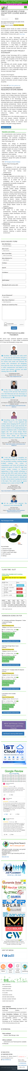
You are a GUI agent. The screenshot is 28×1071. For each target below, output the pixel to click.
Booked (19, 588)
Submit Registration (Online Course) (11, 641)
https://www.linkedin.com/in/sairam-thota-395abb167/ (15, 444)
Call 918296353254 (22, 1065)
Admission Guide (6, 988)
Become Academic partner (9, 999)
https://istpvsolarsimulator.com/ (11, 1023)
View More (25, 516)
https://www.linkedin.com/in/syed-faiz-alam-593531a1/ (16, 406)
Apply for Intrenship (6, 127)
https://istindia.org (6, 1059)
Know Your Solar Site (8, 1001)
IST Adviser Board (6, 986)
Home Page (22, 34)
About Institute (6, 984)
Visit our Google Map (14, 773)
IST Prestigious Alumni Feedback (12, 162)
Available (20, 595)
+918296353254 (22, 1063)
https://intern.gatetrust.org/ (14, 85)
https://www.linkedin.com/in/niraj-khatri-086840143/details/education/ (15, 511)
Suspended (20, 585)
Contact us (14, 1069)
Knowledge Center (7, 994)
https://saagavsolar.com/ (15, 376)
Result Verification (7, 990)
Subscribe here (5, 856)
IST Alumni (5, 992)
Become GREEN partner (8, 997)
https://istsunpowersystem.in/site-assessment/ (14, 1012)
